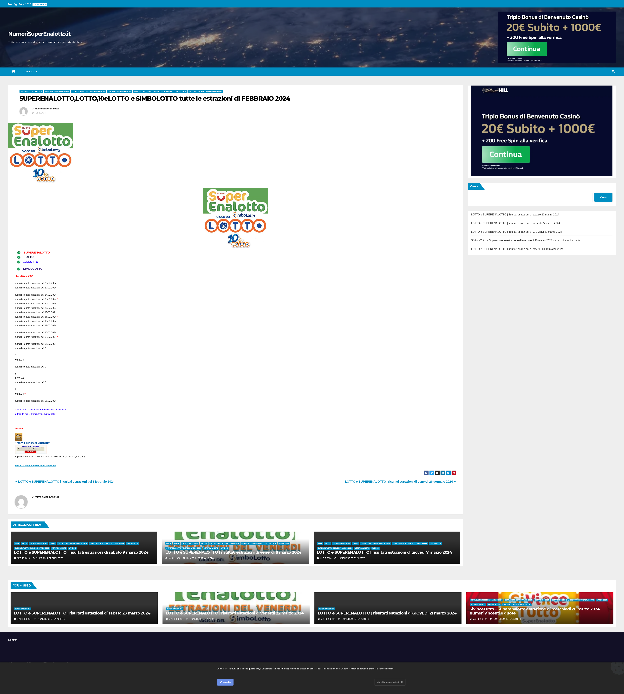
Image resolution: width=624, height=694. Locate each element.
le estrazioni (42, 442)
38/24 (17, 543)
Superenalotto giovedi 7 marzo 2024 (335, 548)
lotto (52, 543)
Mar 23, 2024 (176, 619)
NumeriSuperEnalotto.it (39, 33)
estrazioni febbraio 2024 (119, 91)
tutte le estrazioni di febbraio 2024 (205, 91)
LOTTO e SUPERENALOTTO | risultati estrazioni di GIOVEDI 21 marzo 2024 (516, 231)
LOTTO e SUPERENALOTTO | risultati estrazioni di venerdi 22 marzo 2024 (515, 223)
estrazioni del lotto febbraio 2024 (88, 91)
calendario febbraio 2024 (57, 91)
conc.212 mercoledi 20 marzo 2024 (486, 600)
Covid (24, 543)
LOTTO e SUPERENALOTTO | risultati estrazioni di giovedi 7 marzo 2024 (384, 552)
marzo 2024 (602, 600)
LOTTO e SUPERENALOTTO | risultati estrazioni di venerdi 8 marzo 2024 (233, 552)
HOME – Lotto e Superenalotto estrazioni (35, 465)
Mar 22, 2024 (328, 619)
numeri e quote (478, 605)
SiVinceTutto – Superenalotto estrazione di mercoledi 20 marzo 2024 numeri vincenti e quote (526, 240)
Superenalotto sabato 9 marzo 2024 (32, 548)
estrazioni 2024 (542, 600)
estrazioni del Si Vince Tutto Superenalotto (573, 600)
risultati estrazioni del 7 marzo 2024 (410, 543)
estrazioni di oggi (38, 543)
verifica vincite (59, 548)
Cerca (474, 186)
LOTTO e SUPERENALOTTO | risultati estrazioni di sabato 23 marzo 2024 (515, 214)
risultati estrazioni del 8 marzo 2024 (258, 543)
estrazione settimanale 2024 (518, 600)
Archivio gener (24, 442)
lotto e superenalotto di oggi (72, 543)
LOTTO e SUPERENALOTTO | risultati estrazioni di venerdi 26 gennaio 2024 (399, 481)
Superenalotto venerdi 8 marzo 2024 (183, 548)
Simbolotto (139, 91)
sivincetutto (494, 605)
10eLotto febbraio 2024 (31, 91)
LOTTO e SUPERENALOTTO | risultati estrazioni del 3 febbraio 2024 (66, 481)
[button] (613, 71)
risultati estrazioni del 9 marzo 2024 (107, 543)
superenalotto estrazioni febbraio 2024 (166, 91)
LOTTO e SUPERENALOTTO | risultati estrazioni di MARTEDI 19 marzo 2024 (517, 249)
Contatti (30, 71)
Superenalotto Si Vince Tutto (516, 605)
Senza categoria (22, 609)
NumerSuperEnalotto (47, 108)
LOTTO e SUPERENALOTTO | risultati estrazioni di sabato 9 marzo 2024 (81, 552)
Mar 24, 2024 (24, 619)
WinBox (72, 548)
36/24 (320, 543)
